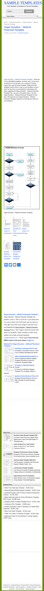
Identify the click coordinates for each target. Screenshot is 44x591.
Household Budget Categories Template (16, 255)
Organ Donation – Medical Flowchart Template (18, 79)
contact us (30, 340)
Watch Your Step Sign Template (14, 488)
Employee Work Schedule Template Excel (18, 501)
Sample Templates (23, 3)
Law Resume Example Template (23, 468)
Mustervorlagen (30, 589)
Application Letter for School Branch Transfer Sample (20, 516)
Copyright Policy (15, 585)
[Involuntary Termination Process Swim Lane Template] (9, 352)
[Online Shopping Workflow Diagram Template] (9, 361)
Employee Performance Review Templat (26, 452)
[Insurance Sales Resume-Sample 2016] (8, 440)
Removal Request (35, 585)
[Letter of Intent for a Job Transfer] (8, 449)
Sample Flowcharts (15, 22)
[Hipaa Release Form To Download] (8, 481)
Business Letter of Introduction (8, 231)
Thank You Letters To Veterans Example (17, 513)
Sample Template (32, 587)
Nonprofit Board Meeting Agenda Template (18, 490)
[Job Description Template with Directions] (8, 465)
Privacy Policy (25, 585)
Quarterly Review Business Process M (26, 376)
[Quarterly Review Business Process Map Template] (9, 380)
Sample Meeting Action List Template (7, 255)
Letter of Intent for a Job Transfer (24, 444)
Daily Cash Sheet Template (13, 511)
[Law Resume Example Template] (8, 473)
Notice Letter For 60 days (25, 231)
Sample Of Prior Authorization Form (17, 232)
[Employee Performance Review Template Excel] (8, 454)
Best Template (20, 589)
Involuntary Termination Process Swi (26, 348)
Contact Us (6, 585)
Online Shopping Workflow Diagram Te (26, 356)
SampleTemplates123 (10, 338)
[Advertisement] (22, 56)
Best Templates (20, 587)
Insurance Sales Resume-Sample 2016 (25, 435)
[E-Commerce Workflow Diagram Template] (9, 369)
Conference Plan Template (13, 504)
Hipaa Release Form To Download (24, 476)
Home (5, 22)
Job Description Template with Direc (25, 460)
